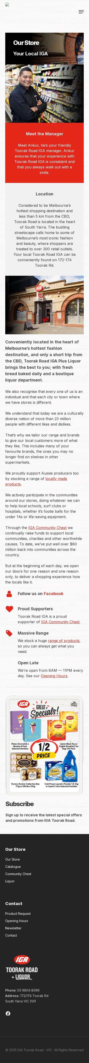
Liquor (10, 881)
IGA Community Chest (47, 527)
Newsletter (13, 928)
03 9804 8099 (28, 990)
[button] (81, 12)
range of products (63, 640)
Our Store (12, 859)
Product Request (18, 913)
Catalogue (13, 867)
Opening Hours (54, 676)
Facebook (53, 593)
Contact (11, 935)
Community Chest (18, 874)
